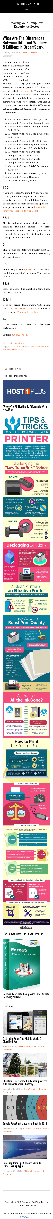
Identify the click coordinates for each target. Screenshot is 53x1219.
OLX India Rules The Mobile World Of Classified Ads (22, 1040)
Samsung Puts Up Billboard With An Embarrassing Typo (22, 1164)
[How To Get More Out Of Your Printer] (26, 673)
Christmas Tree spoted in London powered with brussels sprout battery (25, 1082)
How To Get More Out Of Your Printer (23, 933)
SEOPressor (26, 1217)
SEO (38, 1213)
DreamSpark (34, 346)
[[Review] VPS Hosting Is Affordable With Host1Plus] (26, 392)
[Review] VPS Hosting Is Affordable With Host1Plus (25, 408)
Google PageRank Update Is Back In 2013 (25, 1123)
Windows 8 (26, 90)
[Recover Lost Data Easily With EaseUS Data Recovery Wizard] (21, 965)
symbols (6, 349)
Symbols (28, 269)
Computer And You (26, 4)
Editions (45, 346)
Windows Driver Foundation (23, 308)
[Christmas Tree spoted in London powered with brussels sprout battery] (25, 1066)
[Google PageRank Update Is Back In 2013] (25, 1108)
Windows (19, 343)
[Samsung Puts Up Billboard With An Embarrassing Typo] (25, 1148)
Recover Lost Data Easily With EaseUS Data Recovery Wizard (26, 995)
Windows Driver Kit (27, 312)
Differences (21, 346)
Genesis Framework (26, 1205)
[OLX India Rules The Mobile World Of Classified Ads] (25, 1023)
